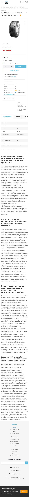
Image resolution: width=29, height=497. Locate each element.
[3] (6, 43)
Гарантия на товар (14, 443)
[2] (5, 43)
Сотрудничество (14, 455)
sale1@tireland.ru (15, 474)
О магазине (14, 449)
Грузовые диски (14, 433)
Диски (14, 431)
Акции (14, 445)
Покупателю (14, 437)
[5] (9, 43)
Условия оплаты (14, 439)
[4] (7, 43)
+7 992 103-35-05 (15, 470)
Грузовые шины (14, 429)
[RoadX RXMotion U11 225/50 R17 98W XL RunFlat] (14, 29)
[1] (3, 43)
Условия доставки (14, 441)
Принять (24, 491)
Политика (14, 453)
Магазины (14, 451)
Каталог (14, 424)
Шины (14, 427)
